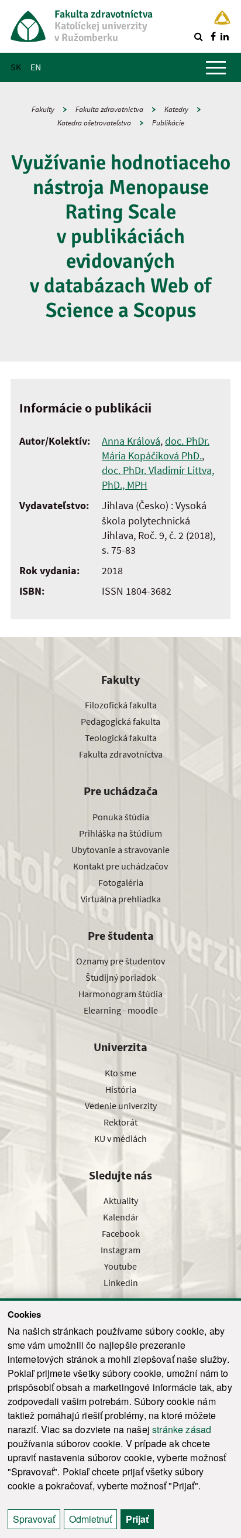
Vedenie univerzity (121, 1105)
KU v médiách (120, 1138)
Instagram (120, 1250)
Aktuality (121, 1200)
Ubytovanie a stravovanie (120, 849)
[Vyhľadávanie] (198, 36)
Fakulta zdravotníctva (109, 109)
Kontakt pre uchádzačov (120, 866)
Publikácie (168, 123)
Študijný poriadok (120, 977)
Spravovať (34, 1519)
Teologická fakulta (121, 738)
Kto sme (120, 1073)
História (120, 1089)
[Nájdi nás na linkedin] (224, 36)
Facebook (121, 1233)
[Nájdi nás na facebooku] (213, 36)
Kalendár (121, 1217)
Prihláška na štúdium (120, 833)
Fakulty (43, 109)
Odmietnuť (90, 1519)
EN (35, 67)
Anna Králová (131, 441)
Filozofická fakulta (121, 705)
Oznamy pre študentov (120, 961)
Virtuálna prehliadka (121, 899)
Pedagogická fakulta (120, 721)
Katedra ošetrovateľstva (94, 123)
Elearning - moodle (121, 1010)
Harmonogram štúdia (120, 994)
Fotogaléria (120, 882)
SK (16, 67)
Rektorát (120, 1122)
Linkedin (121, 1282)
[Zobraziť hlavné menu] (215, 67)
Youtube (120, 1266)
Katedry (176, 109)
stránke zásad (181, 1429)
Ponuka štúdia (120, 817)
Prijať (137, 1519)
